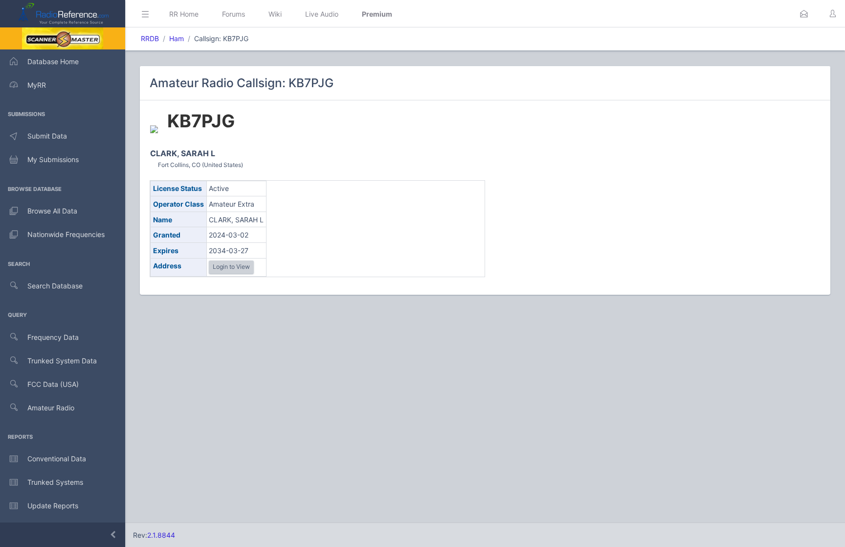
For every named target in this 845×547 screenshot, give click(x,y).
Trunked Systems (55, 482)
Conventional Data (56, 458)
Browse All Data (52, 211)
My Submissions (53, 159)
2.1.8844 (161, 535)
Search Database (55, 286)
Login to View (231, 266)
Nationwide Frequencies (66, 234)
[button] (804, 14)
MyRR (36, 85)
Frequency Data (53, 337)
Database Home (53, 61)
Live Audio (321, 14)
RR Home (184, 14)
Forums (233, 14)
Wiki (275, 14)
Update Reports (52, 505)
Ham (176, 38)
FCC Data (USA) (53, 384)
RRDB (150, 38)
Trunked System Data (62, 361)
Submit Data (47, 136)
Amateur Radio (50, 408)
